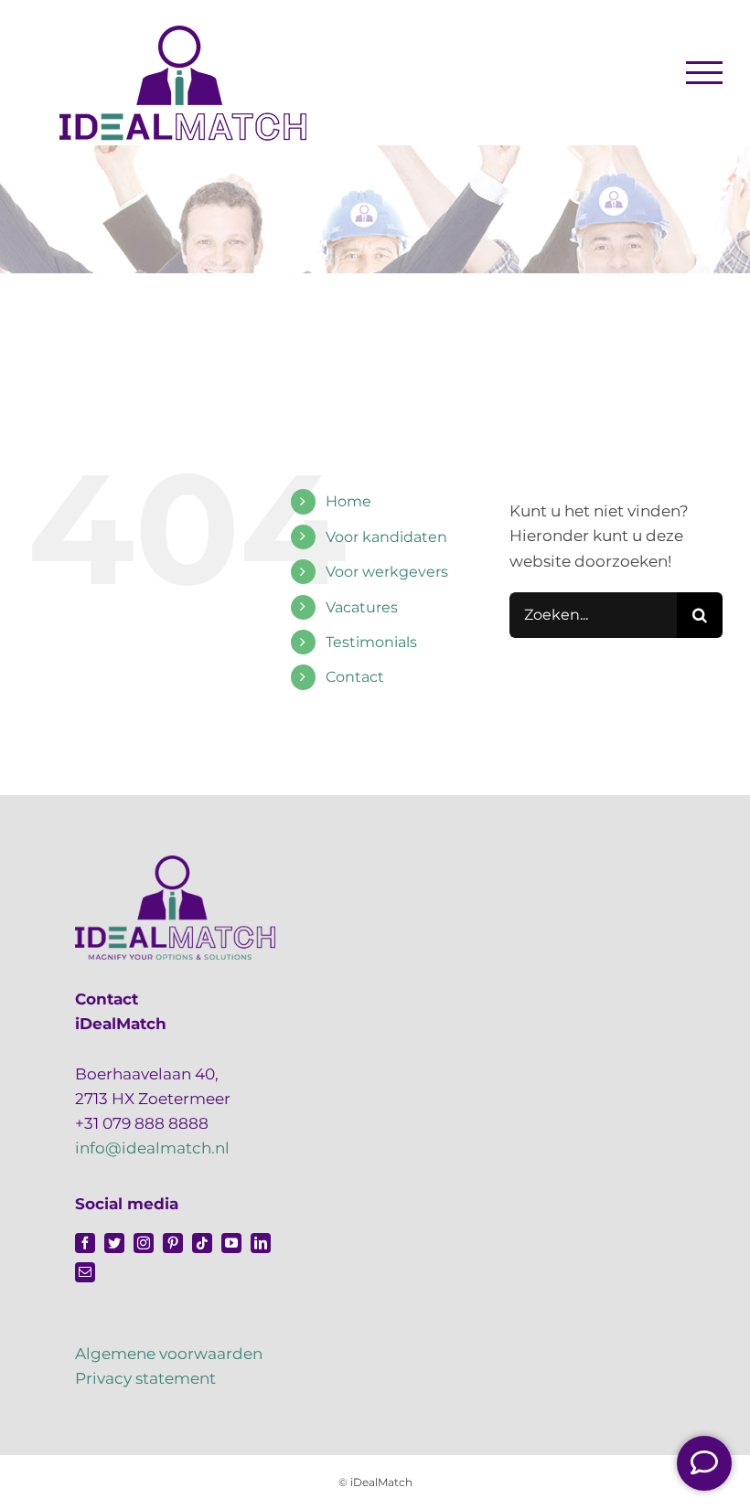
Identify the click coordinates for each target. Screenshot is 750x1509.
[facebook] (85, 1243)
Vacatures (362, 607)
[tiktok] (202, 1243)
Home (348, 501)
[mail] (85, 1272)
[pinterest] (173, 1243)
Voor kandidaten (386, 537)
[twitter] (114, 1243)
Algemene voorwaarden (168, 1353)
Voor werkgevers (387, 571)
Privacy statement (145, 1378)
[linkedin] (261, 1243)
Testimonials (371, 642)
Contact (355, 676)
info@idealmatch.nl (152, 1148)
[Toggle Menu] (704, 72)
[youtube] (231, 1243)
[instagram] (144, 1243)
